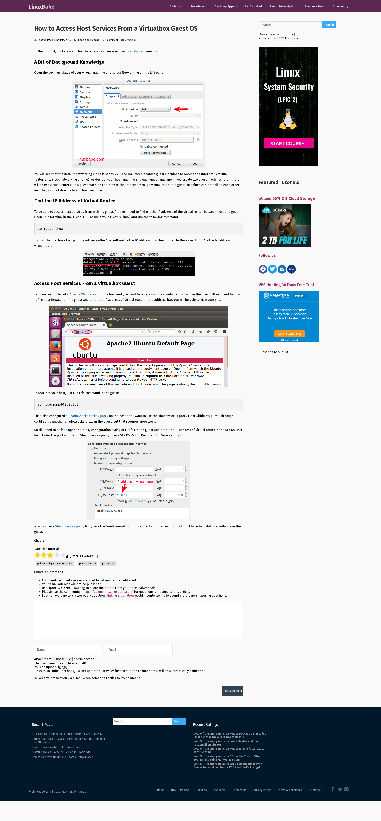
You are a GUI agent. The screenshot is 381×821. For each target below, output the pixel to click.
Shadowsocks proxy (69, 526)
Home (160, 790)
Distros (174, 6)
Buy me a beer (314, 6)
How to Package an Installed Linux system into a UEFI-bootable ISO (230, 735)
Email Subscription (283, 6)
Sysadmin (197, 6)
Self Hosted (253, 6)
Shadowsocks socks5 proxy (88, 416)
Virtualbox (130, 39)
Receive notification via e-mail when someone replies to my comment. (89, 678)
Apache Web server (83, 294)
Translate (291, 38)
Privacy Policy (262, 790)
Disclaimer (315, 790)
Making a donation (120, 595)
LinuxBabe (41, 7)
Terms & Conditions (290, 790)
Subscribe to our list (273, 352)
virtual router (89, 563)
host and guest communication (56, 563)
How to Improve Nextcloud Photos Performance (62, 757)
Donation (201, 790)
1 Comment (111, 39)
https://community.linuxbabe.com (107, 592)
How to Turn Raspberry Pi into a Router (57, 747)
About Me (220, 790)
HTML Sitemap (180, 790)
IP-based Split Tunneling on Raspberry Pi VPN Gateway (67, 734)
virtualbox (137, 51)
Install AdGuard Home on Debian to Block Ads (61, 752)
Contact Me (239, 790)
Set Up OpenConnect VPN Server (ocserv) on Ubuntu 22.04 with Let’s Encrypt (228, 765)
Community (340, 6)
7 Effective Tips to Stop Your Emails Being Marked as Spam (227, 758)
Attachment (43, 659)
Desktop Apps (224, 6)
